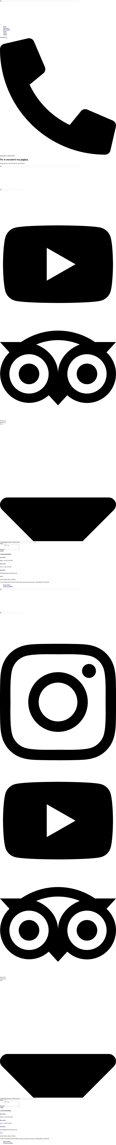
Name (1, 420)
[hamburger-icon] (0, 24)
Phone (1, 543)
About (4, 31)
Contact (5, 34)
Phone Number (3, 557)
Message (2, 549)
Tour (1, 424)
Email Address (2, 570)
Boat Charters (6, 29)
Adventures (6, 28)
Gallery (5, 33)
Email (1, 422)
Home (4, 26)
